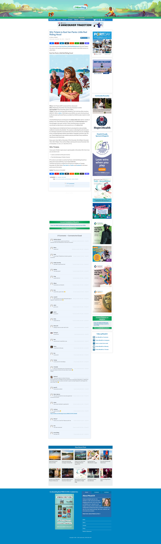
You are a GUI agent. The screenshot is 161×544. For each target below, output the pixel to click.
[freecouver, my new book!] (64, 529)
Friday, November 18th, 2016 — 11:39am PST (81, 354)
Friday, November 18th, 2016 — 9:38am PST (81, 341)
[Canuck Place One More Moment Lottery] (102, 157)
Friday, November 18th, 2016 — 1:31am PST (81, 327)
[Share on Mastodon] (87, 43)
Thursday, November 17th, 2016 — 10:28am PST (81, 264)
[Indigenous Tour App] (102, 106)
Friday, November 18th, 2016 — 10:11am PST (81, 348)
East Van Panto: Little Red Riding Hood (69, 46)
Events (70, 19)
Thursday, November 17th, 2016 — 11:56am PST (81, 278)
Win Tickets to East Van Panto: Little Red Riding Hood (68, 33)
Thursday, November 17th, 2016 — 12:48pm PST (81, 284)
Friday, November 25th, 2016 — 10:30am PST (81, 434)
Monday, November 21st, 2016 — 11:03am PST (81, 404)
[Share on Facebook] (51, 43)
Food (59, 19)
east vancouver (68, 179)
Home (84, 519)
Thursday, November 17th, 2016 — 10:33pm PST (81, 298)
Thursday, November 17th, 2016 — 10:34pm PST (81, 306)
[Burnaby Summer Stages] (102, 254)
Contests (96, 492)
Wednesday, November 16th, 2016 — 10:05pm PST (80, 249)
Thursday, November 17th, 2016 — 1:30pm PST (81, 291)
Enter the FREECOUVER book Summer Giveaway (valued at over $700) (68, 225)
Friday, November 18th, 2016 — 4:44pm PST (81, 368)
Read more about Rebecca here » (92, 513)
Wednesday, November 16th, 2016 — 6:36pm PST (59, 39)
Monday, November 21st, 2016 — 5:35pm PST (81, 420)
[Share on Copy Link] (82, 43)
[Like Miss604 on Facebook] (102, 20)
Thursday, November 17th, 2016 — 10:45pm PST (81, 320)
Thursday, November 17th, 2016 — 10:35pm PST (81, 313)
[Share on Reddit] (72, 43)
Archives (106, 492)
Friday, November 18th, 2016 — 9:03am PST (81, 334)
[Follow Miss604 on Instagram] (97, 20)
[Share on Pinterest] (56, 43)
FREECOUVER (81, 17)
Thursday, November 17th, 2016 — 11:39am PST (81, 271)
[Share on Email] (67, 43)
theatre (76, 179)
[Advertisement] (69, 205)
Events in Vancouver (87, 531)
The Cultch (65, 165)
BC (56, 177)
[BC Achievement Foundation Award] (102, 232)
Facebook (78, 165)
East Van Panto (61, 179)
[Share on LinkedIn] (61, 43)
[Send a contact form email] (104, 20)
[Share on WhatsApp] (77, 43)
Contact (82, 19)
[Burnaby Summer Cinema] (102, 211)
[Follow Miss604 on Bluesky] (95, 20)
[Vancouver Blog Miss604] (80, 7)
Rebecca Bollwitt (54, 37)
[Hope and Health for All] (102, 123)
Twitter (72, 165)
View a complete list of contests (68, 228)
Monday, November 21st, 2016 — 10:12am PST (81, 395)
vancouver (64, 177)
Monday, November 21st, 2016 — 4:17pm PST (81, 410)
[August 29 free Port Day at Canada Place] (102, 43)
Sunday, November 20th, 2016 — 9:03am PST (81, 378)
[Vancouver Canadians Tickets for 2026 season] (80, 25)
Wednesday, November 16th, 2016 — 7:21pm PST (80, 241)
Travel (64, 19)
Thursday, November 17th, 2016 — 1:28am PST (81, 256)
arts (57, 179)
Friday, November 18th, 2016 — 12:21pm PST (81, 361)
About (76, 19)
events (73, 179)
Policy (84, 528)
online (60, 113)
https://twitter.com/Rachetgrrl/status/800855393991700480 (63, 413)
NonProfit (52, 19)
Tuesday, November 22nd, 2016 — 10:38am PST (81, 427)
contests (59, 177)
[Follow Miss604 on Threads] (99, 20)
